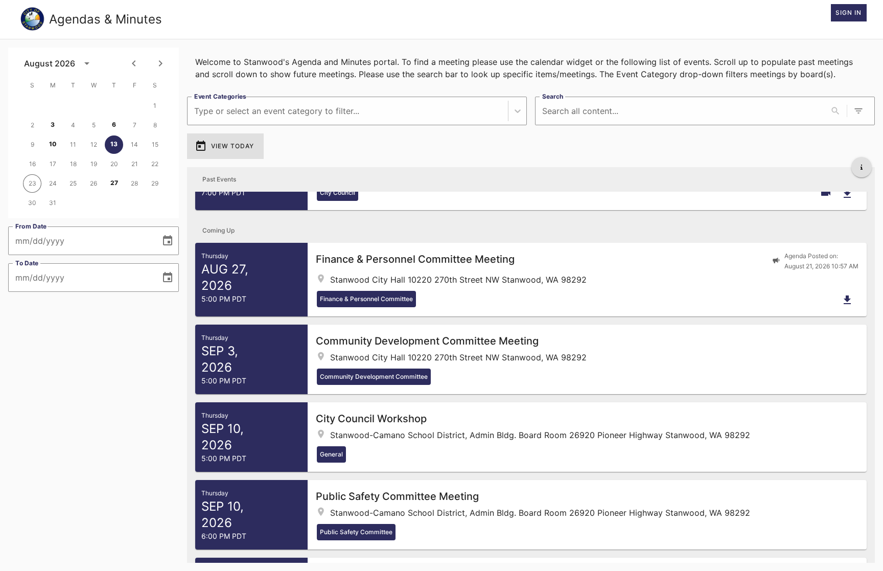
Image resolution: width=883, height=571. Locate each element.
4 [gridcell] (73, 125)
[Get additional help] (861, 167)
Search (552, 96)
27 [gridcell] (114, 183)
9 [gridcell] (32, 144)
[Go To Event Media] (826, 192)
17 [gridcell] (53, 164)
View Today (232, 146)
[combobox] (195, 111)
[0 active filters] (858, 111)
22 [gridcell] (154, 164)
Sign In (848, 12)
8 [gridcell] (155, 125)
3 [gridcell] (53, 124)
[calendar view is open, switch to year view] (87, 63)
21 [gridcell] (134, 164)
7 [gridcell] (134, 125)
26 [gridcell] (93, 183)
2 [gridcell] (32, 125)
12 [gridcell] (93, 144)
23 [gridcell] (32, 183)
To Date (27, 263)
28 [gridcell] (134, 183)
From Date (31, 226)
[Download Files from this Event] (847, 193)
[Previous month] (134, 63)
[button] (531, 279)
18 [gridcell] (73, 164)
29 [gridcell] (154, 183)
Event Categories (220, 96)
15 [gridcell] (155, 144)
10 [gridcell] (53, 144)
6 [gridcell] (114, 124)
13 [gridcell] (114, 144)
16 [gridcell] (32, 164)
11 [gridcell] (73, 144)
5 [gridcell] (94, 125)
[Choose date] (167, 241)
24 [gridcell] (53, 183)
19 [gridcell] (93, 164)
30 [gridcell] (32, 203)
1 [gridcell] (154, 105)
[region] (531, 68)
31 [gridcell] (52, 203)
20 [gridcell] (114, 164)
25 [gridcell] (73, 183)
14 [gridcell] (134, 144)
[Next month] (160, 63)
